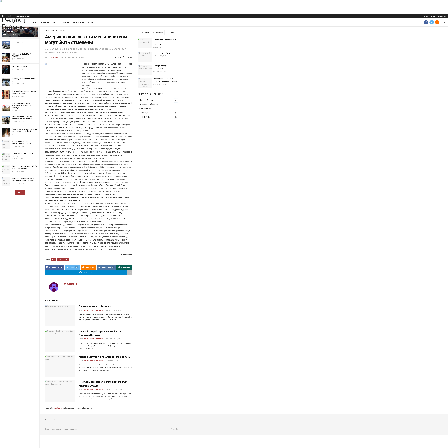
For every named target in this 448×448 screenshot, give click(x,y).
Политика (62, 30)
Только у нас (145, 117)
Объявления (78, 22)
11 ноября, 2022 (69, 57)
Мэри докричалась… (20, 66)
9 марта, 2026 (111, 339)
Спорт (56, 22)
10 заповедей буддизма (164, 53)
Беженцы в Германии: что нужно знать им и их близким (164, 41)
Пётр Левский (55, 57)
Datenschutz (49, 420)
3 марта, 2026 (111, 360)
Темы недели (63, 260)
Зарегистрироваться (439, 16)
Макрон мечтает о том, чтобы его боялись (104, 356)
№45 (53, 260)
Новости (45, 22)
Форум (91, 22)
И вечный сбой (146, 100)
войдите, (58, 408)
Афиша (66, 22)
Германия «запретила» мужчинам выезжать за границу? (21, 106)
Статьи (34, 22)
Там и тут (143, 113)
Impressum (59, 420)
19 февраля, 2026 (112, 389)
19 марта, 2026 (112, 310)
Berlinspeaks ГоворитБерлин (93, 310)
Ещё (19, 192)
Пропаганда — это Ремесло (95, 306)
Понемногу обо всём (148, 104)
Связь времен (145, 108)
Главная (47, 30)
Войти (428, 16)
